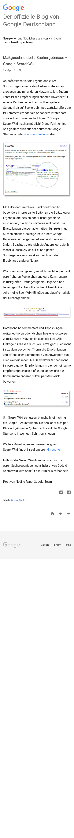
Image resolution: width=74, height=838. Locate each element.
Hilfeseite (53, 449)
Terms (67, 544)
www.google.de (34, 134)
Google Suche (18, 500)
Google (45, 544)
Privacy (57, 544)
